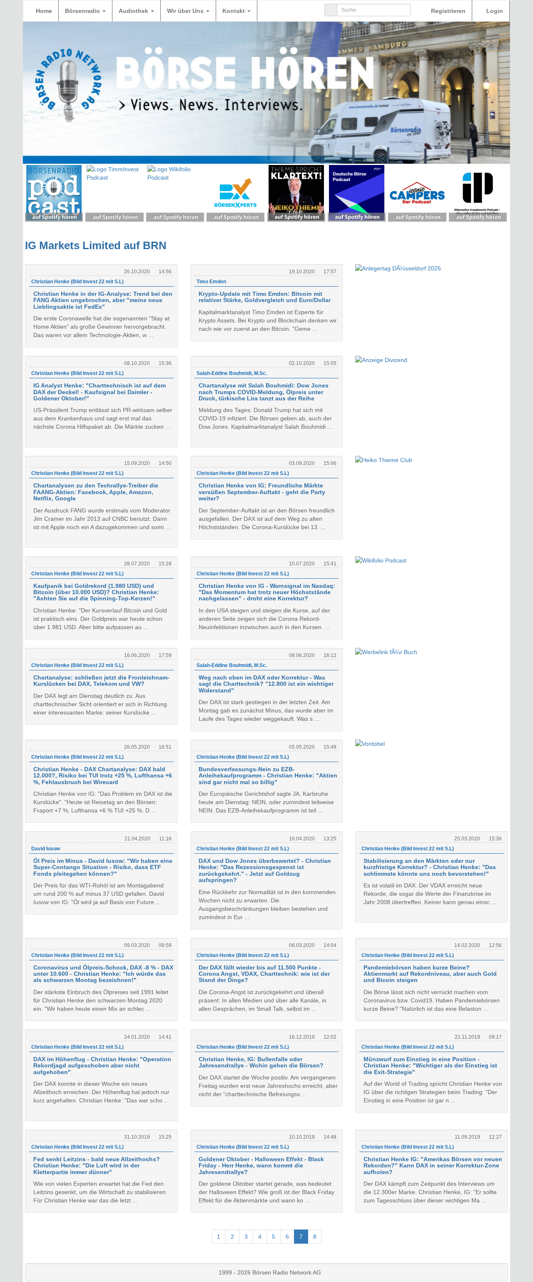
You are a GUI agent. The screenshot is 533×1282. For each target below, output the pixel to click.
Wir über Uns (186, 10)
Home (44, 10)
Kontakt (234, 10)
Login (494, 10)
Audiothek (134, 10)
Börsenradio (83, 10)
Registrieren (447, 10)
